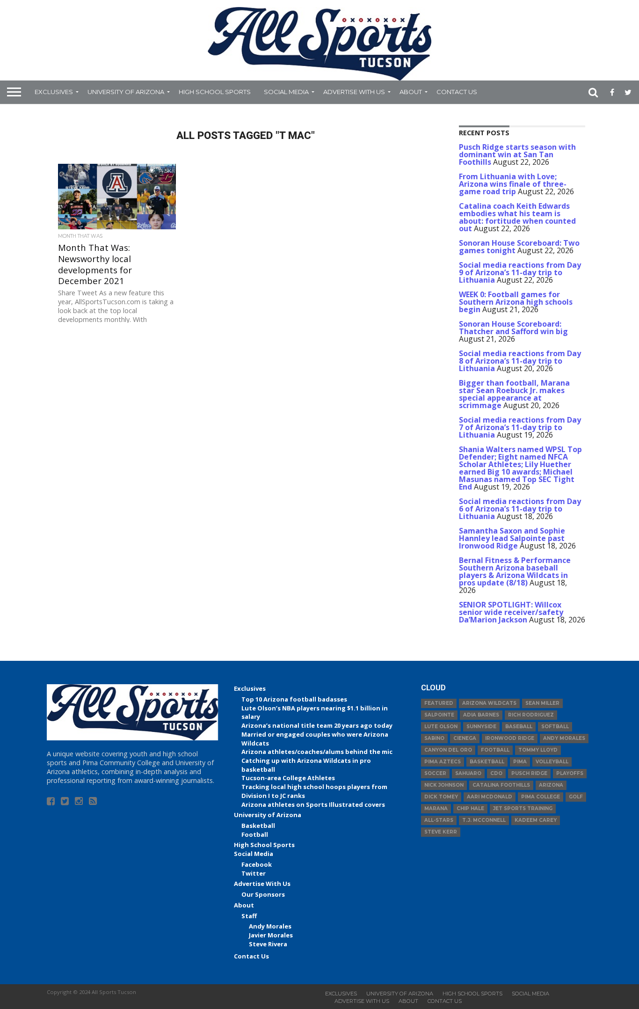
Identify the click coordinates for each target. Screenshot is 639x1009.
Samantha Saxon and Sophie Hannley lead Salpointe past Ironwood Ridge (512, 538)
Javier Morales (271, 935)
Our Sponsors (263, 894)
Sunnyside (481, 727)
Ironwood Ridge (509, 738)
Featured (438, 703)
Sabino (434, 738)
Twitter (253, 873)
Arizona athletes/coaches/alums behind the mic (316, 751)
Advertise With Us (354, 91)
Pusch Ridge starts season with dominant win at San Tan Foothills (517, 154)
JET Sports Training (522, 808)
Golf (576, 797)
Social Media (286, 91)
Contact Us (456, 91)
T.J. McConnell (484, 820)
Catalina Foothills (501, 785)
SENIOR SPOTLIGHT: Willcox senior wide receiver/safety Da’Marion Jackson (511, 612)
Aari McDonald (489, 797)
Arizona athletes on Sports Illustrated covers (313, 804)
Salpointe (439, 715)
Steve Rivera (268, 944)
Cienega (464, 738)
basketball (487, 762)
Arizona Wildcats (489, 703)
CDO (496, 773)
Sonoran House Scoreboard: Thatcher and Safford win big (513, 327)
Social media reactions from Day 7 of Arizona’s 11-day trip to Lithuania (520, 427)
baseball (518, 727)
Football (254, 834)
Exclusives (54, 91)
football (495, 750)
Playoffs (569, 773)
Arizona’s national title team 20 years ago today (316, 725)
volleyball (552, 762)
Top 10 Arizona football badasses (294, 699)
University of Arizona (125, 91)
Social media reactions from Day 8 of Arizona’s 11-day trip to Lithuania (520, 360)
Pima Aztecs (442, 762)
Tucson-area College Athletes (288, 778)
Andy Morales (270, 926)
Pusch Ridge (529, 773)
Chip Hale (470, 808)
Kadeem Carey (536, 820)
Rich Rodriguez (531, 715)
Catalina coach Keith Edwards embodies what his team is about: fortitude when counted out (517, 217)
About (410, 91)
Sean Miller (542, 703)
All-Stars (438, 820)
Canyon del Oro (448, 750)
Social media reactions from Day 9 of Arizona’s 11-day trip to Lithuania (520, 272)
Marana (436, 808)
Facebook (256, 864)
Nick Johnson (444, 785)
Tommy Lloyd (538, 750)
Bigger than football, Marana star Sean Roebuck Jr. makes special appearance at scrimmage (514, 394)
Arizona (551, 785)
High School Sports (215, 91)
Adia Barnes (481, 715)
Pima (520, 762)
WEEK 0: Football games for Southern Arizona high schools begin (516, 301)
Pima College (540, 797)
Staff (249, 916)
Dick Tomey (441, 797)
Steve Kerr (440, 832)
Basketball (258, 825)
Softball (555, 727)
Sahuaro (468, 773)
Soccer (435, 773)
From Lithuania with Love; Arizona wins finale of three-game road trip (512, 184)
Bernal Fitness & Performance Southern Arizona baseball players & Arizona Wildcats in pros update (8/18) (515, 571)
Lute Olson (440, 727)
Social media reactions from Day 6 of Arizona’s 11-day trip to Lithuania (520, 508)
